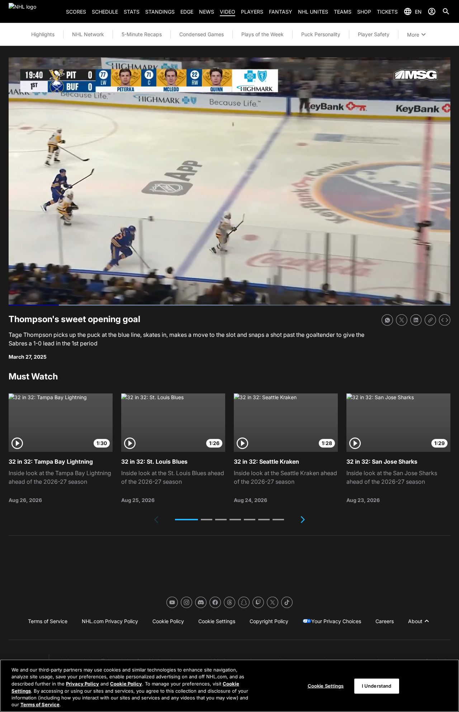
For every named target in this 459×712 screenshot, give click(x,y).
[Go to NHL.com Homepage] (34, 11)
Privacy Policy (82, 684)
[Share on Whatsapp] (387, 320)
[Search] (446, 11)
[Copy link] (430, 320)
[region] (229, 685)
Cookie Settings (326, 686)
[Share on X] (401, 320)
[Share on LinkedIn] (416, 320)
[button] (186, 519)
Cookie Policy (126, 684)
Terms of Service (40, 704)
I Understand (377, 686)
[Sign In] (431, 11)
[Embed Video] (444, 320)
